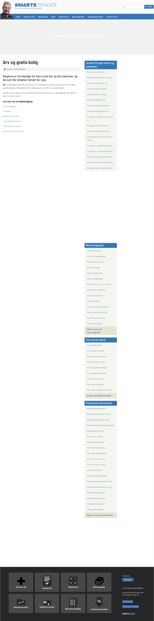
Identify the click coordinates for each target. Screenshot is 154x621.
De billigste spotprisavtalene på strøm (100, 138)
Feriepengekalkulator (95, 442)
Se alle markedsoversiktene (99, 396)
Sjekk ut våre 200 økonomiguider (94, 331)
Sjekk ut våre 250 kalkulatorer (100, 515)
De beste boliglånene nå (97, 83)
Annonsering (127, 602)
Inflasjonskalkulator (94, 470)
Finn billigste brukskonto (97, 356)
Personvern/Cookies (130, 606)
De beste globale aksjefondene (99, 157)
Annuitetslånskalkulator (96, 408)
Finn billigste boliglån (95, 351)
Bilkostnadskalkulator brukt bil (99, 414)
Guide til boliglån (93, 267)
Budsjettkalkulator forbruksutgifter (100, 425)
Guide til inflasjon (94, 301)
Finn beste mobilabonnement (99, 390)
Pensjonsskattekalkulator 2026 (99, 481)
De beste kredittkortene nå (97, 111)
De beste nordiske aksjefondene (100, 162)
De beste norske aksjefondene (99, 168)
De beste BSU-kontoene (97, 94)
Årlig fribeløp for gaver (12, 126)
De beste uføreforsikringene (98, 131)
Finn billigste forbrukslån (97, 373)
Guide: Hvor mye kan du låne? (99, 284)
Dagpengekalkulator (95, 431)
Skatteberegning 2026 (96, 493)
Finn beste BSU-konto (96, 362)
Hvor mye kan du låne (96, 459)
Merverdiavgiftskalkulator (97, 476)
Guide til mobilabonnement (98, 307)
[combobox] (131, 7)
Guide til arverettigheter (96, 256)
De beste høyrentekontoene (98, 106)
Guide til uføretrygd (94, 324)
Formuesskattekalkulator (97, 453)
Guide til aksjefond (94, 251)
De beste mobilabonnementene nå (100, 118)
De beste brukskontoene (97, 89)
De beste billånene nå (96, 72)
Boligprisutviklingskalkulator (98, 420)
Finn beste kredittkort (95, 384)
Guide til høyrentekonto (96, 290)
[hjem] (7, 10)
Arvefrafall (7, 111)
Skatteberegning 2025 (96, 498)
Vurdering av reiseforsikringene (99, 146)
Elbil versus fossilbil (95, 437)
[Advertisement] (77, 35)
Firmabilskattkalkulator (96, 448)
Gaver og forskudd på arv (13, 131)
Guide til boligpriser (94, 273)
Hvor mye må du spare (96, 465)
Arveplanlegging (9, 106)
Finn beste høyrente (95, 379)
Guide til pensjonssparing (97, 312)
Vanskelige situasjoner (12, 121)
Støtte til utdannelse (11, 116)
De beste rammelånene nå (98, 126)
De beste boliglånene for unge (99, 78)
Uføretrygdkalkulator (95, 510)
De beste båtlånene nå (96, 100)
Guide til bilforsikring (95, 262)
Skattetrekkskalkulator (96, 504)
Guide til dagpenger (95, 279)
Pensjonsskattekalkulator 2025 (99, 487)
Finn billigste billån (94, 345)
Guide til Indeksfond (95, 296)
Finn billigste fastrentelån (97, 368)
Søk (150, 7)
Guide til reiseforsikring (96, 318)
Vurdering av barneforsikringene (100, 151)
